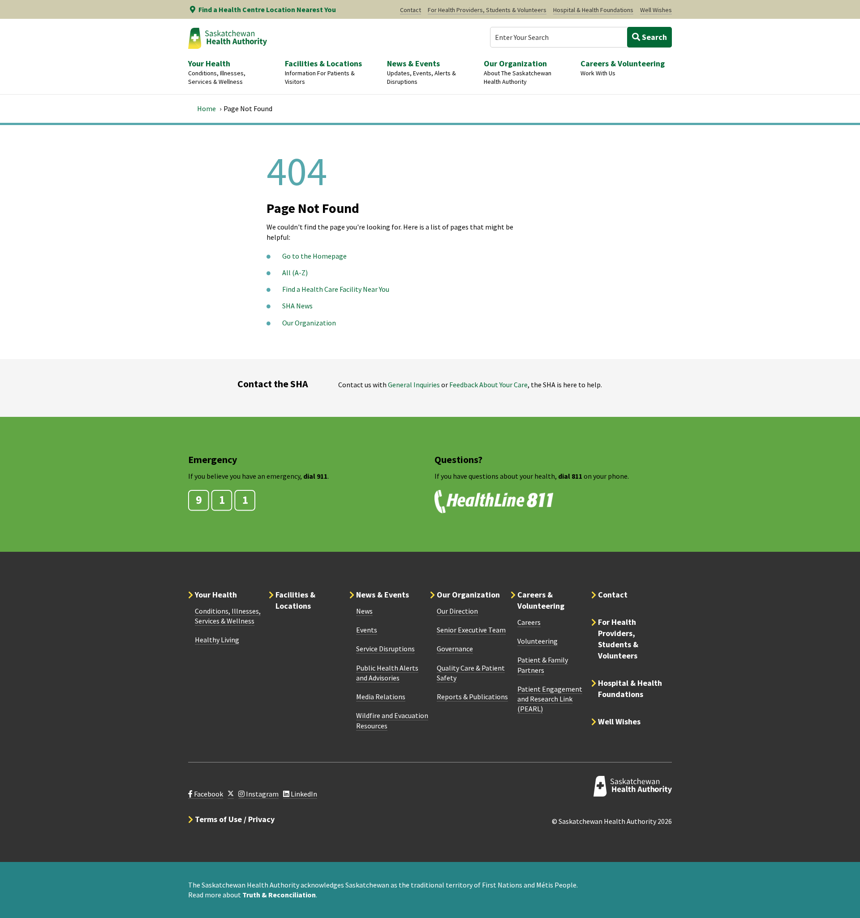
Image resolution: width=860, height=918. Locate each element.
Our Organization (309, 322)
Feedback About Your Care (488, 384)
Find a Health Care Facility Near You (335, 289)
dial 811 (570, 476)
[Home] (227, 38)
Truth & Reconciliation (279, 894)
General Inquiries (414, 384)
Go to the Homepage (314, 255)
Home (206, 108)
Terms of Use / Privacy (235, 819)
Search (653, 37)
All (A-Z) (295, 272)
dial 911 (315, 476)
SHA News (297, 305)
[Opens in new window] (231, 794)
